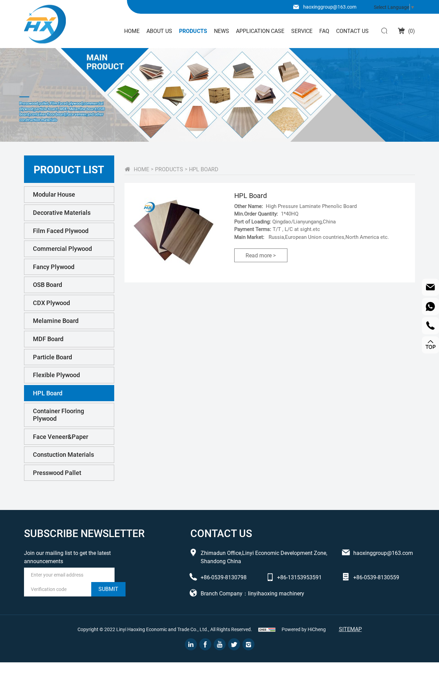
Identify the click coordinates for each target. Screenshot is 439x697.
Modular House (54, 194)
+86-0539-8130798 (224, 577)
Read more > (261, 255)
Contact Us (352, 30)
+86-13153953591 (299, 577)
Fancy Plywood (53, 267)
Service (301, 30)
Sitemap (350, 628)
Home (132, 30)
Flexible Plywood (56, 375)
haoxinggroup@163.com (329, 6)
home (141, 169)
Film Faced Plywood (60, 230)
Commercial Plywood (62, 248)
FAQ (324, 30)
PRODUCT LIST (69, 169)
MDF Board (48, 339)
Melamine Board (56, 320)
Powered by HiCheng (304, 629)
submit (108, 588)
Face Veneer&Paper (60, 436)
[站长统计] (266, 629)
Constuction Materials (63, 454)
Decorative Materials (62, 212)
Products (193, 30)
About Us (159, 30)
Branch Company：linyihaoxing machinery (252, 593)
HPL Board (47, 393)
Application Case (260, 30)
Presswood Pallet (57, 472)
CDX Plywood (51, 303)
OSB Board (47, 284)
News (221, 30)
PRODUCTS (169, 169)
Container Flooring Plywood (58, 414)
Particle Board (52, 357)
